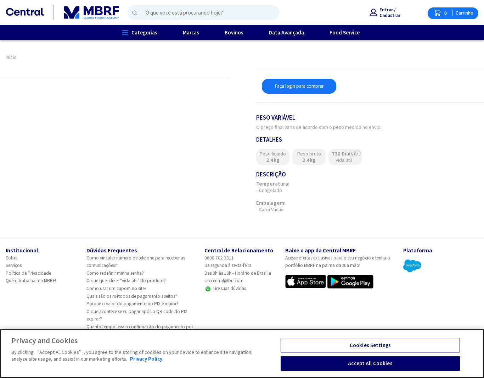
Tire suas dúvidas (229, 288)
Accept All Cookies (370, 363)
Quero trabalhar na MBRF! (31, 280)
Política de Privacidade (28, 273)
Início (11, 57)
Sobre (11, 257)
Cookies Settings (370, 345)
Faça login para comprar (299, 86)
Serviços (14, 265)
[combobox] (201, 12)
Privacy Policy (146, 358)
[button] (384, 12)
